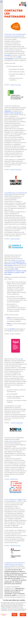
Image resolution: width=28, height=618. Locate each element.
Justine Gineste (15, 238)
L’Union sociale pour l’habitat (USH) (15, 499)
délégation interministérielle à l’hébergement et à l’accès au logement (14, 564)
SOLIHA (11, 441)
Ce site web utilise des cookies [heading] (14, 600)
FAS (7, 106)
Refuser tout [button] (14, 614)
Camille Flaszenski (15, 169)
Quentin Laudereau (16, 422)
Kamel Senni (14, 479)
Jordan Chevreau (15, 85)
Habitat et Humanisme (18, 260)
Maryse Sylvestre (15, 545)
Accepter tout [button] (22, 614)
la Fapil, (21, 359)
